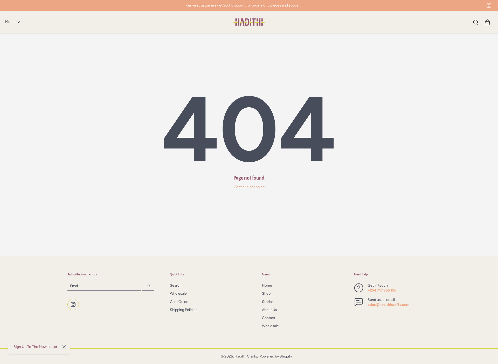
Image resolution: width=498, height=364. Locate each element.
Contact (268, 318)
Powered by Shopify (276, 356)
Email (74, 286)
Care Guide (179, 302)
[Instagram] (489, 5)
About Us (269, 310)
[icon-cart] (487, 22)
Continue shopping (249, 187)
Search (176, 285)
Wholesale (178, 294)
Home (267, 285)
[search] (475, 22)
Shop (266, 294)
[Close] (64, 346)
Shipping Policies (183, 310)
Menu (10, 21)
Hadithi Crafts (245, 356)
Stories (268, 302)
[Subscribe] (148, 286)
